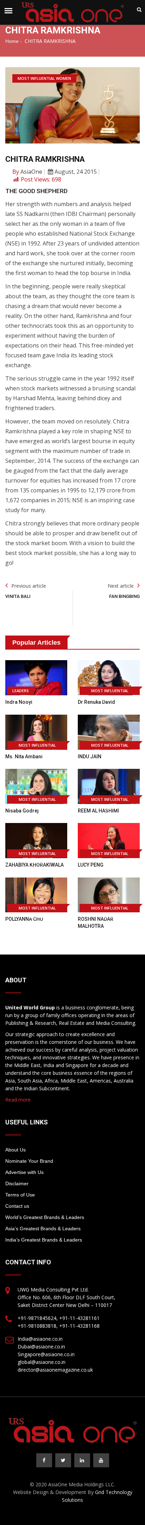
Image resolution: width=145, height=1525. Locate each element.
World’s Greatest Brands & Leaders (44, 1217)
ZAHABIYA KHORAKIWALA (34, 865)
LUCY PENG (90, 865)
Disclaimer (17, 1183)
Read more (18, 1099)
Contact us (17, 1206)
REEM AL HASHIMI (98, 810)
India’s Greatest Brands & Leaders (43, 1240)
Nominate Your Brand (29, 1161)
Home (12, 41)
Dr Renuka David (96, 702)
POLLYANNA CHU (24, 919)
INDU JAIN (89, 756)
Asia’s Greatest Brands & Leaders (43, 1228)
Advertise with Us (24, 1172)
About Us (15, 1150)
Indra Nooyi (18, 702)
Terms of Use (20, 1195)
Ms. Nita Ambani (24, 756)
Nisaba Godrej (22, 810)
